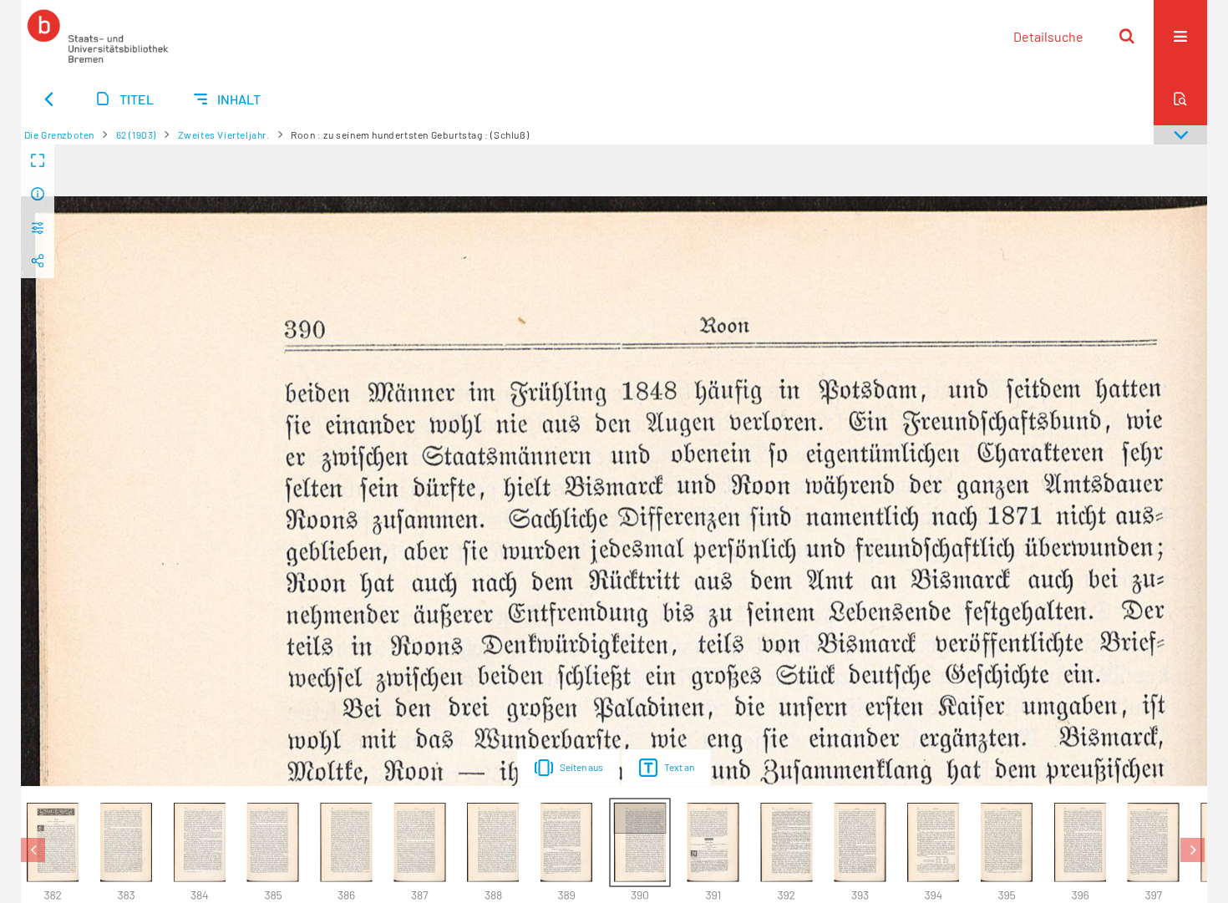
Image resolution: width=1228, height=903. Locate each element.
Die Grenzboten (59, 134)
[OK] (1127, 36)
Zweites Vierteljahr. (224, 134)
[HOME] (98, 36)
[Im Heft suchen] (1180, 98)
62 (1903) (136, 134)
